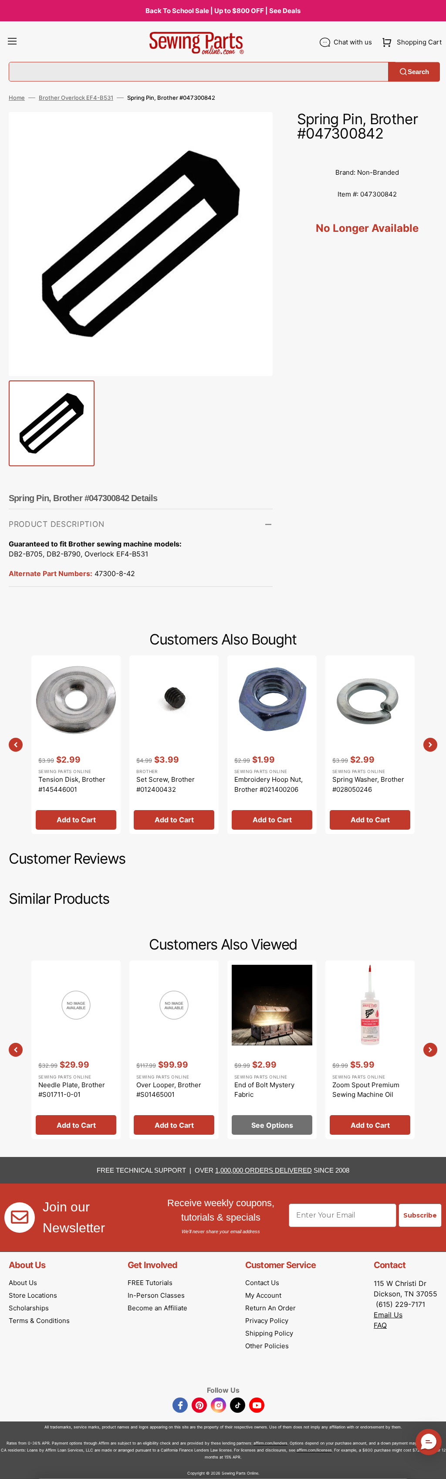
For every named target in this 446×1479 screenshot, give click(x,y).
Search (418, 71)
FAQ (380, 1325)
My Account (263, 1295)
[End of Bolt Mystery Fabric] (272, 1049)
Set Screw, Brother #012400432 (165, 784)
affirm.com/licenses (314, 1450)
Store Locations (33, 1295)
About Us (23, 1283)
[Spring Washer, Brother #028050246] (370, 744)
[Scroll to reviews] (367, 153)
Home (17, 97)
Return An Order (270, 1308)
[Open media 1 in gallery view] (253, 131)
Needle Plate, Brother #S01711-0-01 (71, 1090)
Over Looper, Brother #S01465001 (168, 1090)
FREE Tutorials (150, 1283)
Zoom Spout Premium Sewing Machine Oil (365, 1090)
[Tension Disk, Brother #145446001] (76, 744)
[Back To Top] (433, 1466)
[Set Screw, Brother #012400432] (174, 744)
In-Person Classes (156, 1295)
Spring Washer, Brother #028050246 (368, 784)
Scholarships (29, 1308)
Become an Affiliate (157, 1308)
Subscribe (420, 1215)
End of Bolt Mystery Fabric (264, 1090)
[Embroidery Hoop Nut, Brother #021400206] (272, 744)
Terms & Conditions (39, 1320)
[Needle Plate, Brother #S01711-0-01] (76, 1049)
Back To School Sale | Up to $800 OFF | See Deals (223, 11)
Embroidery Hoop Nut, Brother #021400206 (268, 784)
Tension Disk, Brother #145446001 (71, 784)
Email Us (388, 1314)
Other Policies (267, 1346)
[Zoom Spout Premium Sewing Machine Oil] (370, 1049)
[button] (12, 42)
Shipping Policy (269, 1333)
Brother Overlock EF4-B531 (76, 97)
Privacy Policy (266, 1320)
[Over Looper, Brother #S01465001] (174, 1049)
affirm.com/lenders (270, 1443)
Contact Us (262, 1283)
